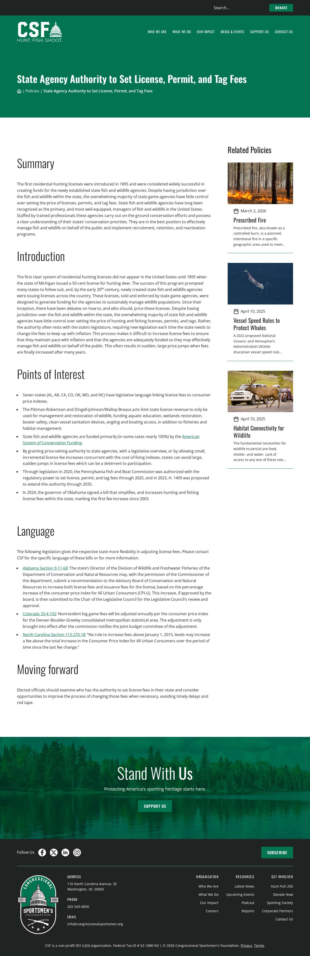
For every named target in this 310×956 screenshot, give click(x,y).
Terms (259, 945)
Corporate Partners (277, 911)
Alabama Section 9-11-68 (45, 568)
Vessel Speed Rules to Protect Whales (256, 324)
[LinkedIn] (65, 852)
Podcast (248, 902)
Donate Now (283, 894)
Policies (32, 91)
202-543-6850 (78, 906)
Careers (212, 911)
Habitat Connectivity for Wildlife (258, 431)
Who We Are (208, 886)
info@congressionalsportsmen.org (95, 924)
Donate (281, 7)
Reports (248, 911)
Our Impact (209, 902)
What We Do (208, 894)
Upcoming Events (240, 894)
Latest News (244, 886)
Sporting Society (280, 902)
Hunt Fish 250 (282, 886)
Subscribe (277, 852)
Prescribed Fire (249, 219)
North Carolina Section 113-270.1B (54, 634)
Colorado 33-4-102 (39, 613)
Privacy (246, 945)
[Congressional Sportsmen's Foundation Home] (40, 31)
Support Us (155, 806)
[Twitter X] (54, 852)
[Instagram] (77, 852)
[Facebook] (42, 852)
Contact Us (284, 919)
